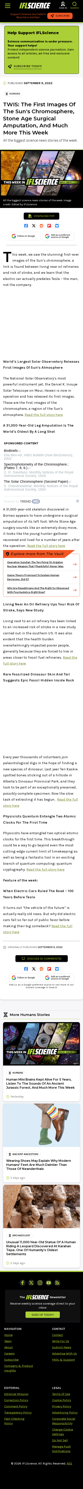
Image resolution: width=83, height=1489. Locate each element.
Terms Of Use (61, 1394)
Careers (9, 1353)
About (8, 1347)
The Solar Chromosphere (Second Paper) (36, 481)
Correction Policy (16, 1400)
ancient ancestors (25, 1154)
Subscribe (11, 1359)
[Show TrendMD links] (77, 500)
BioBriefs (11, 451)
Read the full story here (44, 415)
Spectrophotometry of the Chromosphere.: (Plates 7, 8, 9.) (36, 466)
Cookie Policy (61, 1400)
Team (8, 1341)
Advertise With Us (64, 1353)
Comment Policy (15, 1406)
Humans (14, 93)
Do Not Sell (60, 1440)
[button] (74, 4)
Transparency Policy (17, 1412)
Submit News (61, 1347)
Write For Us (60, 1341)
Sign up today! (43, 1315)
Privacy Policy (61, 1406)
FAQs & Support (63, 1359)
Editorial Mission (16, 1394)
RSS (69, 1463)
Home (8, 1335)
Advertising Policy (64, 1412)
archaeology (21, 1235)
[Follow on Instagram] (40, 1283)
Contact (57, 1335)
